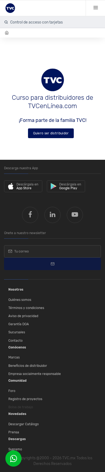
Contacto (15, 341)
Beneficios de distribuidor (27, 366)
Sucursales (16, 332)
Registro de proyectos (25, 399)
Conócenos (17, 347)
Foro (11, 391)
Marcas (14, 357)
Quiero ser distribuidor (51, 133)
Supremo (15, 449)
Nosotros (15, 289)
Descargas (17, 439)
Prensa (13, 432)
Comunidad (17, 381)
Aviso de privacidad (23, 316)
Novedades (17, 414)
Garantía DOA (18, 324)
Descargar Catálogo (23, 424)
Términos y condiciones (26, 308)
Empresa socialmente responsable (34, 374)
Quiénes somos (19, 300)
